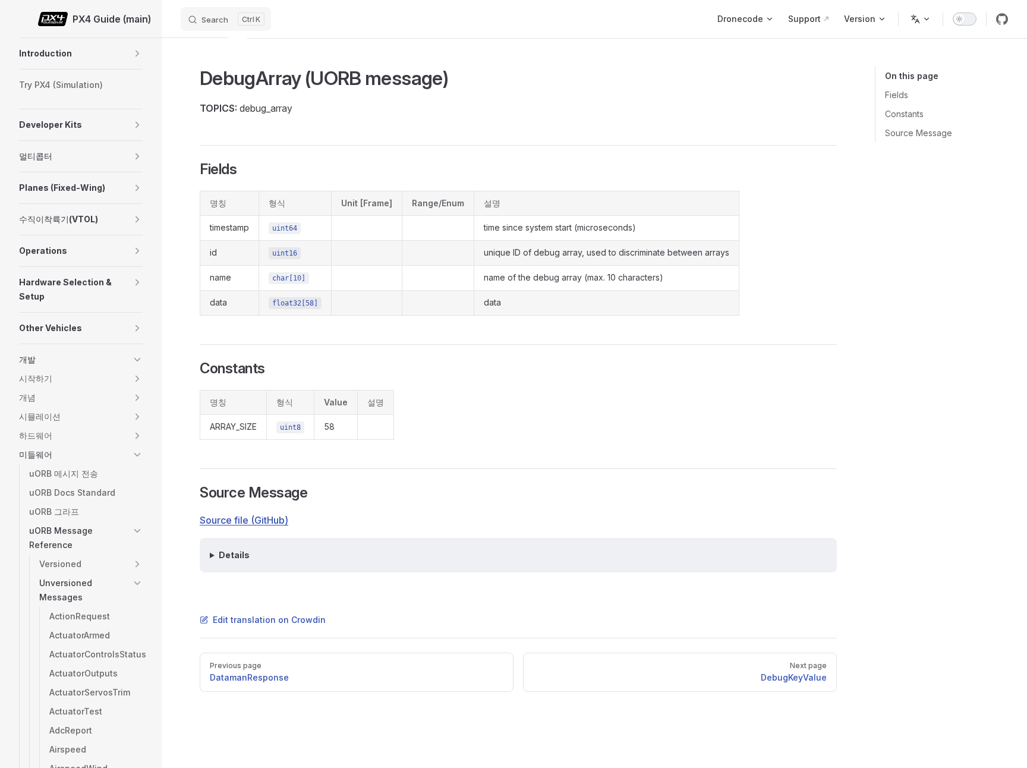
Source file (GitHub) (244, 520)
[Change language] (920, 19)
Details (234, 555)
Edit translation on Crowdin (269, 620)
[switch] (964, 19)
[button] (137, 53)
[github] (1002, 19)
